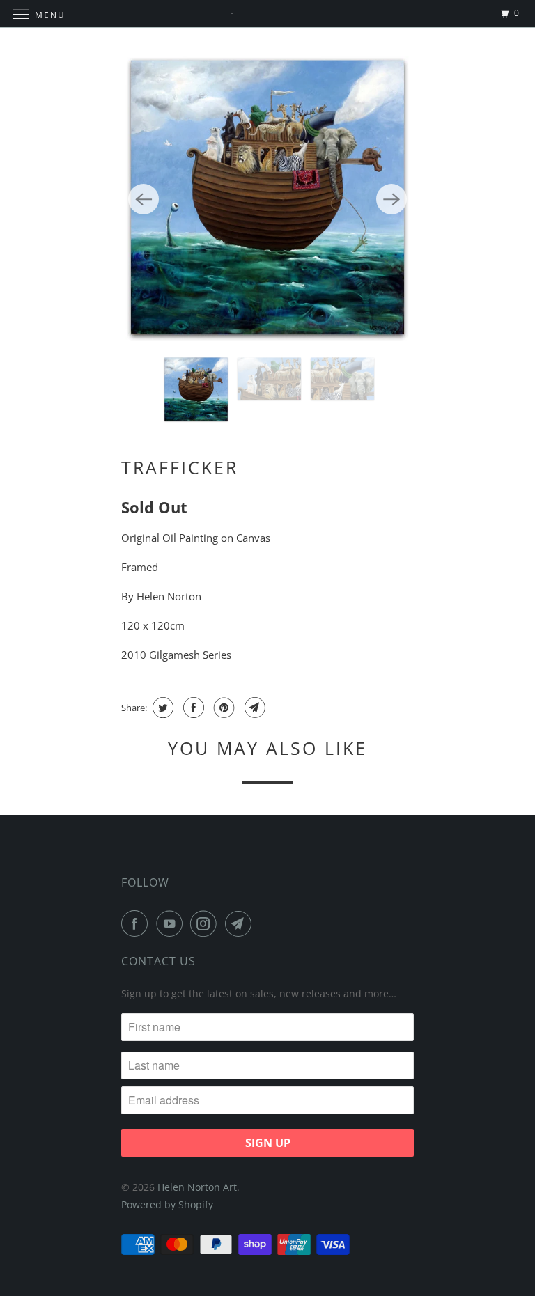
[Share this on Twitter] (161, 707)
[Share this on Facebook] (192, 707)
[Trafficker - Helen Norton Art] (267, 199)
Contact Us (158, 961)
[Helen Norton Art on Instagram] (206, 923)
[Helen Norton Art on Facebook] (137, 923)
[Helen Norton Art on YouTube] (172, 923)
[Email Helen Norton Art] (241, 923)
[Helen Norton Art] (267, 13)
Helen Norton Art (197, 1187)
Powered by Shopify (167, 1204)
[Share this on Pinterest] (222, 707)
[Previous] (143, 199)
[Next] (391, 199)
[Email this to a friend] (253, 707)
